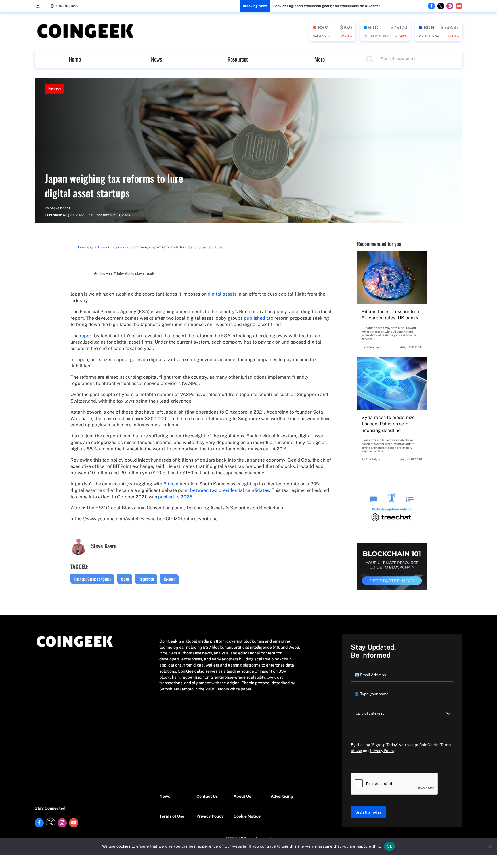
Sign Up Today (368, 812)
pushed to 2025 (175, 497)
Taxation (169, 579)
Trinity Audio (124, 274)
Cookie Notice (247, 816)
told (187, 418)
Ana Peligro (373, 459)
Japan (125, 579)
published (254, 318)
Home (75, 59)
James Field (373, 347)
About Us (242, 796)
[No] (490, 846)
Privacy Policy (210, 816)
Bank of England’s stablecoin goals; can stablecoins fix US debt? (326, 6)
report (86, 335)
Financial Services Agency (92, 579)
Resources (238, 59)
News (156, 59)
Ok (389, 846)
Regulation (146, 579)
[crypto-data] (332, 31)
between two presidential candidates (229, 490)
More (319, 59)
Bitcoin (170, 484)
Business (54, 88)
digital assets (222, 294)
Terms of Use (171, 816)
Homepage (85, 247)
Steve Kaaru (60, 208)
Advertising (282, 796)
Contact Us (207, 796)
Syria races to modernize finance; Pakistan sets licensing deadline (388, 424)
